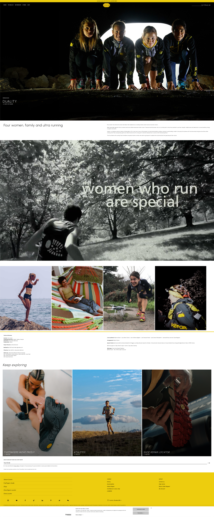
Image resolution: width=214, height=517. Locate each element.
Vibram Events (8, 479)
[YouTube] (16, 500)
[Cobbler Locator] (206, 5)
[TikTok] (33, 500)
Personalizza (140, 512)
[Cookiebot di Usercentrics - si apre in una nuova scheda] (68, 515)
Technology (11, 4)
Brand (5, 4)
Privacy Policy (16, 465)
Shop (28, 4)
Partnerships (18, 4)
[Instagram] (8, 500)
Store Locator (8, 493)
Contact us (161, 481)
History (109, 481)
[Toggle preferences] (209, 5)
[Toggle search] (202, 5)
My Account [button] (162, 488)
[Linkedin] (42, 500)
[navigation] (17, 5)
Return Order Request (164, 486)
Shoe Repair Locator (10, 490)
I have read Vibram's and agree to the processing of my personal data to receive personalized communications (31, 465)
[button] (114, 500)
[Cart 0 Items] (208, 5)
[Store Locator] (204, 5)
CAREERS (109, 491)
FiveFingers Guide (9, 483)
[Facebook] (25, 500)
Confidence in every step (113, 488)
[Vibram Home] (106, 5)
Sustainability (110, 484)
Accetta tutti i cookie (141, 509)
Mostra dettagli (79, 514)
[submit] (208, 463)
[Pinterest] (51, 500)
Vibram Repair (110, 486)
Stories (24, 4)
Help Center (162, 484)
